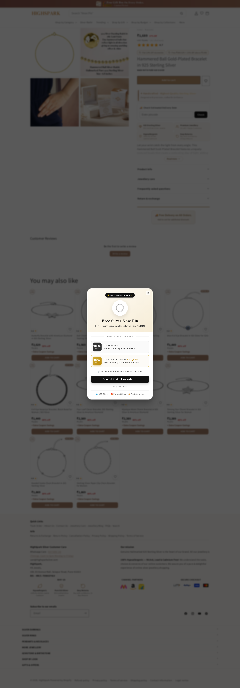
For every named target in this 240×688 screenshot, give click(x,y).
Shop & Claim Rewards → (120, 379)
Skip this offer (120, 386)
